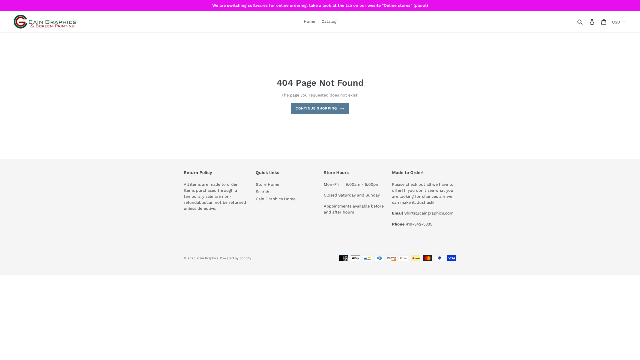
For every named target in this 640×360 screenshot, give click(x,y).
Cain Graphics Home (276, 198)
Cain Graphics (207, 258)
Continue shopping (316, 108)
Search (262, 191)
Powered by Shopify (235, 258)
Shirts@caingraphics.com (429, 213)
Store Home (267, 184)
